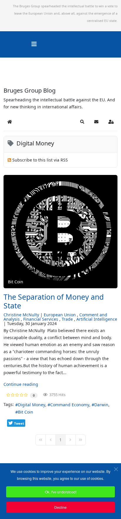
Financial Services (40, 319)
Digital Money (31, 404)
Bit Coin (25, 412)
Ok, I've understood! (60, 491)
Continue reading (21, 384)
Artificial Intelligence (96, 319)
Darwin (101, 404)
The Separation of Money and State (54, 301)
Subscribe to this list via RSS (40, 160)
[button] (82, 121)
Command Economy (69, 404)
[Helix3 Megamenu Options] (34, 44)
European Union (60, 314)
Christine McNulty (21, 314)
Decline (60, 507)
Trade (67, 319)
